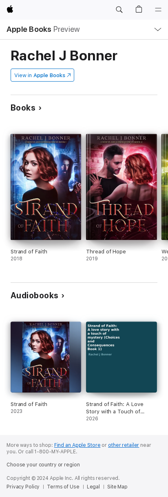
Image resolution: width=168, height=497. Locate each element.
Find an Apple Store (77, 445)
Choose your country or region (43, 465)
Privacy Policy (23, 487)
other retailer (123, 445)
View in (39, 75)
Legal (93, 487)
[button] (119, 10)
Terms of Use (63, 487)
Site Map (117, 487)
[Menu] (158, 10)
